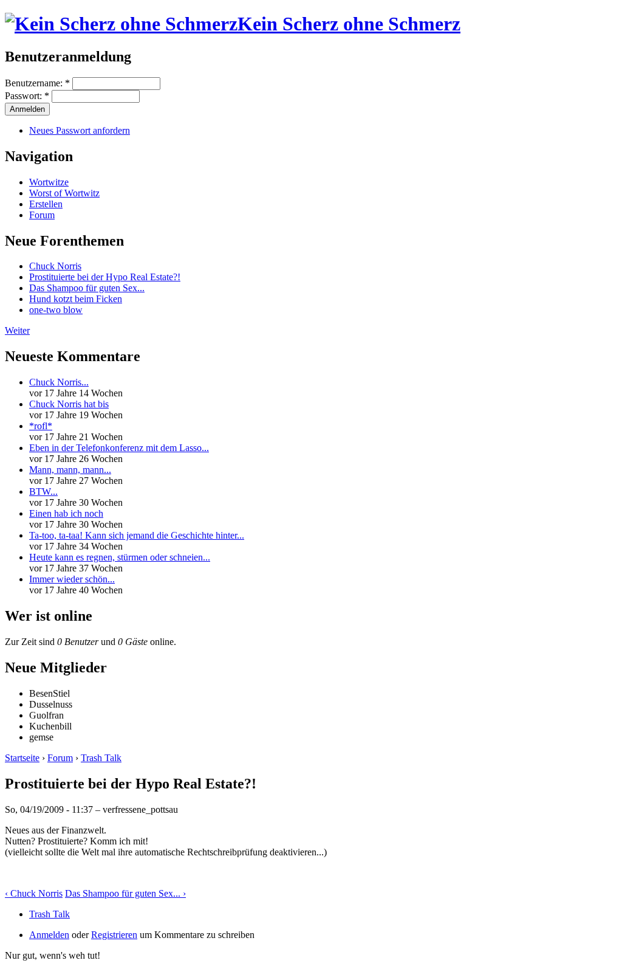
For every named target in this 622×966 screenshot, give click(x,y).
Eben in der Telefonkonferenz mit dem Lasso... (119, 448)
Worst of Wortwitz (64, 193)
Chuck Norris (55, 266)
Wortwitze (49, 182)
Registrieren (114, 935)
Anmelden (49, 935)
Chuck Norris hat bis (69, 404)
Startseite (22, 758)
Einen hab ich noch (66, 513)
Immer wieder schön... (72, 579)
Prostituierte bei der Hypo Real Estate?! (104, 277)
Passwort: (27, 96)
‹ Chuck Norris (34, 893)
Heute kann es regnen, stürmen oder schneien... (119, 557)
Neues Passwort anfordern (79, 130)
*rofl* (40, 426)
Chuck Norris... (59, 382)
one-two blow (56, 310)
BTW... (43, 491)
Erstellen (46, 204)
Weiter (17, 330)
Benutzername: (37, 83)
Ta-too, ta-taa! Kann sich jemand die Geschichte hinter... (136, 535)
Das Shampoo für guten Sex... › (125, 893)
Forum (42, 215)
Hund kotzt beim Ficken (75, 299)
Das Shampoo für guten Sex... (87, 288)
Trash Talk (101, 758)
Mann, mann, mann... (70, 469)
